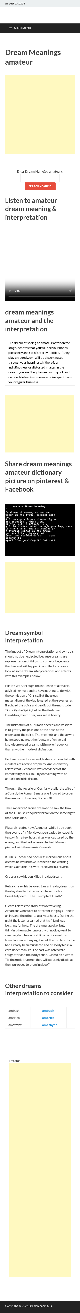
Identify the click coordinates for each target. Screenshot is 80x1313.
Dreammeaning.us (40, 1305)
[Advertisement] (40, 114)
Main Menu (22, 28)
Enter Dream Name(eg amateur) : (40, 171)
